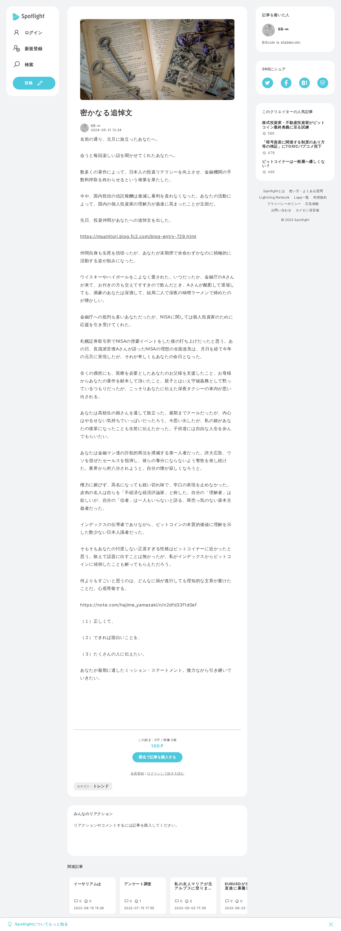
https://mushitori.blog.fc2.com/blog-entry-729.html (138, 236)
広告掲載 (312, 203)
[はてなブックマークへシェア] (304, 83)
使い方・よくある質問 (306, 191)
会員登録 (137, 773)
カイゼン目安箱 (307, 210)
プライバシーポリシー (284, 203)
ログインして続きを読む (165, 773)
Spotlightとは (274, 191)
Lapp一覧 (301, 197)
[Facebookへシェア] (286, 83)
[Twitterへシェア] (267, 83)
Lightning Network (274, 197)
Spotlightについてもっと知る (41, 924)
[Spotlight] (28, 21)
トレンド (93, 786)
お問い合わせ (281, 210)
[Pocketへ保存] (322, 83)
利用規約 (320, 197)
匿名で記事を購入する (157, 757)
